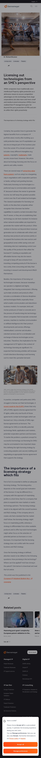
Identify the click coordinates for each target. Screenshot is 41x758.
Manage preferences (20, 751)
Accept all (20, 744)
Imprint (23, 738)
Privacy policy (13, 738)
